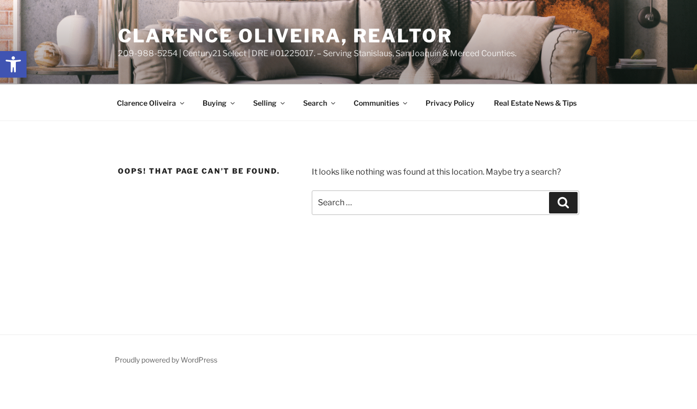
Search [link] (315, 103)
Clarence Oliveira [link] (146, 103)
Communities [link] (376, 103)
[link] (13, 64)
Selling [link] (265, 103)
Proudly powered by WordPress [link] (166, 359)
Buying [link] (215, 103)
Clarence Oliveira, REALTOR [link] (285, 36)
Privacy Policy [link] (450, 103)
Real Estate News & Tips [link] (535, 103)
